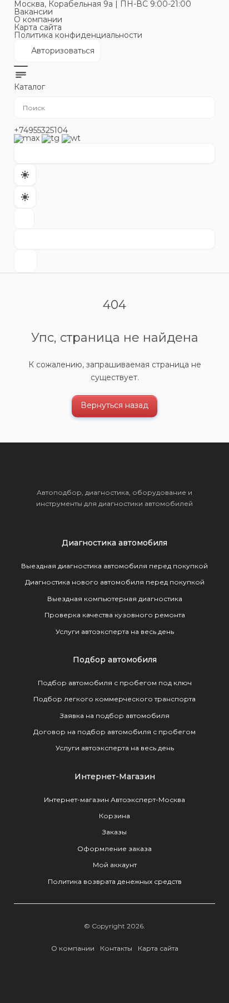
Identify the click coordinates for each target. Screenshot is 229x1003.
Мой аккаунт (115, 865)
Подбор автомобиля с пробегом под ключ (115, 682)
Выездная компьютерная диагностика (114, 598)
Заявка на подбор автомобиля (115, 715)
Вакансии (33, 12)
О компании (38, 19)
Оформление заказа (114, 848)
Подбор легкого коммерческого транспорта (114, 699)
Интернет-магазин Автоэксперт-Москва (114, 799)
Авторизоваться (56, 54)
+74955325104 (41, 130)
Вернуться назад (114, 405)
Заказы (114, 832)
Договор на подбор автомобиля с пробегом (114, 731)
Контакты (116, 948)
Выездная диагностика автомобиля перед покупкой (114, 566)
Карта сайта (38, 27)
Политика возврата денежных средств (115, 881)
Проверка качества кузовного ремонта (114, 615)
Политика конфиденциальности (78, 35)
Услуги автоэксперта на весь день (115, 631)
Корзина (114, 816)
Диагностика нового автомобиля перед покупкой (115, 582)
